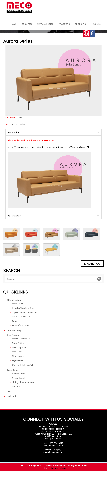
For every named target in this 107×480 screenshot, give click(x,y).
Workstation (12, 396)
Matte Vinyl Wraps (46, 475)
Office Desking (14, 330)
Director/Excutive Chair (23, 308)
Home (13, 24)
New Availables (45, 24)
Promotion (81, 24)
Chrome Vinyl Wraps (85, 475)
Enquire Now (92, 264)
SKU (7, 124)
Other (9, 391)
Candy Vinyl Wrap (9, 475)
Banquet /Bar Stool (21, 316)
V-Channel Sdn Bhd (57, 468)
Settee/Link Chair (20, 325)
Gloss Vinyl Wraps (28, 475)
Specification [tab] (14, 216)
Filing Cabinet (18, 343)
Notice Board (18, 378)
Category (10, 117)
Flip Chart (16, 386)
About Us (27, 24)
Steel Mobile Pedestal (22, 365)
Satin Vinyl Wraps (65, 475)
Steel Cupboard (19, 347)
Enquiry (97, 24)
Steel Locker (18, 356)
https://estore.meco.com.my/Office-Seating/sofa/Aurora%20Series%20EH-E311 (49, 147)
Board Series (12, 370)
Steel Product (13, 335)
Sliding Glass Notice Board (24, 382)
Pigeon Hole (17, 360)
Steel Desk (17, 351)
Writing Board (18, 373)
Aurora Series (18, 124)
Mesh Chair (17, 303)
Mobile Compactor (21, 338)
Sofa (20, 117)
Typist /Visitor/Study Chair (25, 312)
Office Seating (14, 300)
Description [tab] (14, 132)
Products (64, 24)
